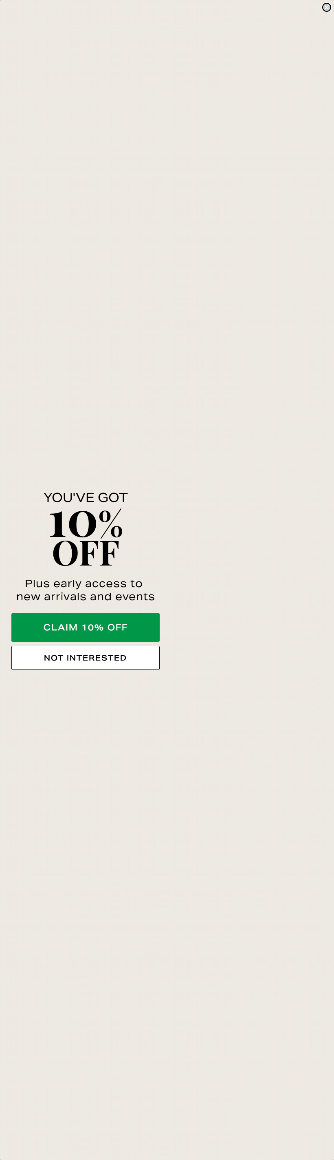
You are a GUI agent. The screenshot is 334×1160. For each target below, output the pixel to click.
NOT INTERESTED (85, 658)
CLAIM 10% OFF (86, 627)
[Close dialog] (327, 7)
